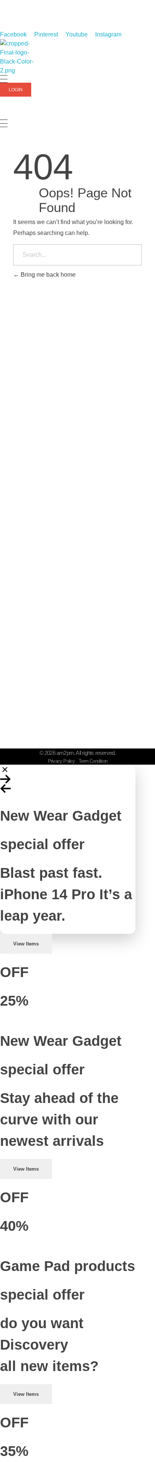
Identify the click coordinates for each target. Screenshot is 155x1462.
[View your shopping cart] (3, 115)
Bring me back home (47, 274)
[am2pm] (19, 57)
